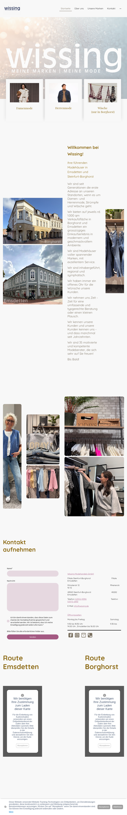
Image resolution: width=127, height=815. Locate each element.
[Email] (83, 635)
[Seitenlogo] (12, 8)
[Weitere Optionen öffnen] (120, 8)
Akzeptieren (22, 745)
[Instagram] (77, 635)
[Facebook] (70, 635)
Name (10, 568)
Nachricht (11, 581)
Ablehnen (117, 807)
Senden (33, 637)
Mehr (11, 812)
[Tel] (90, 635)
